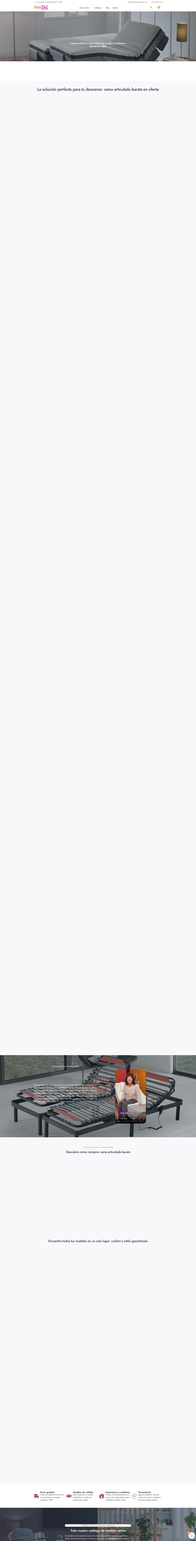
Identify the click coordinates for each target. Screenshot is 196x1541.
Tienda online (84, 8)
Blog (107, 8)
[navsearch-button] (151, 8)
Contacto (115, 8)
